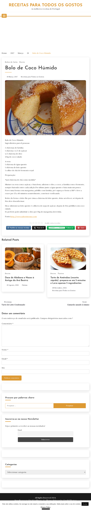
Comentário (7, 323)
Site (3, 368)
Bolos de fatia (11, 62)
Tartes (61, 273)
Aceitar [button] (85, 504)
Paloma (24, 285)
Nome (5, 350)
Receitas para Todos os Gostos (32, 77)
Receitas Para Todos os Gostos (45, 5)
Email (5, 359)
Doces (22, 62)
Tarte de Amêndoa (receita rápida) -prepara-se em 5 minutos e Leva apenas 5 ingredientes (68, 280)
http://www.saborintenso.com (24, 216)
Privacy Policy (45, 507)
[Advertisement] (45, 32)
